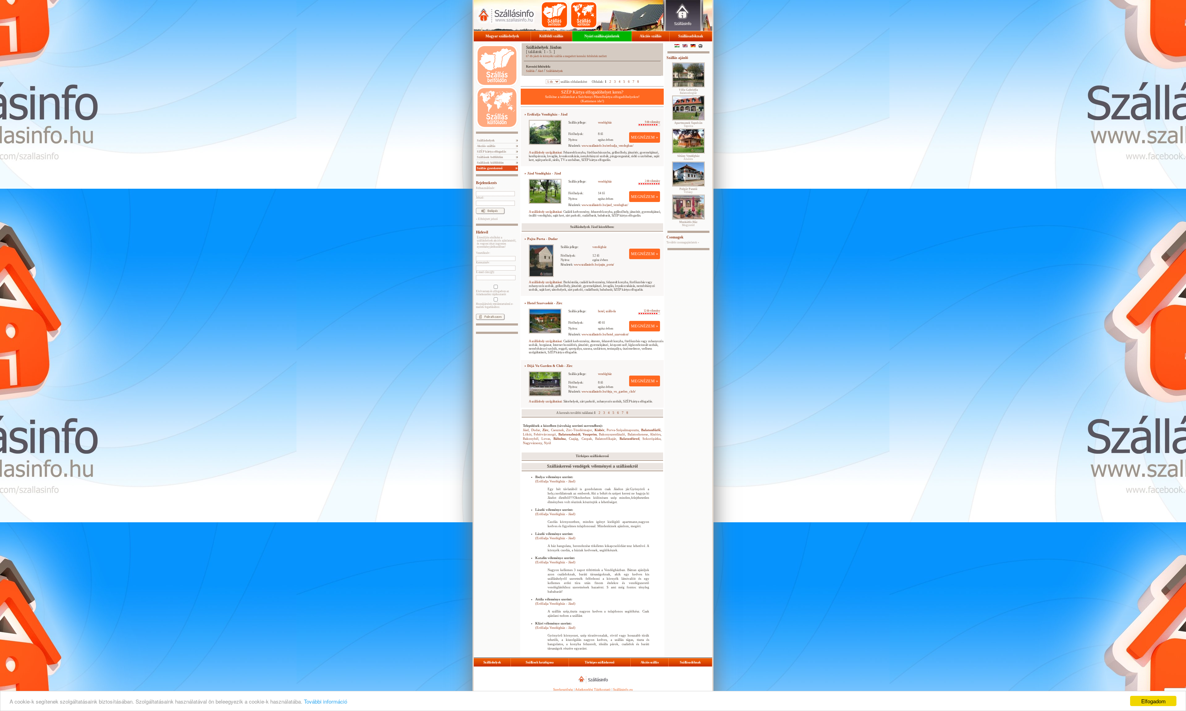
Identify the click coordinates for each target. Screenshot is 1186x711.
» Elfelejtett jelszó (487, 219)
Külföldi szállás (551, 36)
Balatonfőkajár (605, 438)
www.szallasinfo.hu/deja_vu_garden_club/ (609, 391)
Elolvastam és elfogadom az (492, 293)
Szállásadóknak (690, 36)
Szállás (530, 71)
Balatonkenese (638, 434)
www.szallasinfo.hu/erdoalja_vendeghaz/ (607, 145)
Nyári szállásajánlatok (602, 36)
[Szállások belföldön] (554, 14)
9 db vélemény (652, 122)
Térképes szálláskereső (599, 662)
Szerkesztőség (563, 689)
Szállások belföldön (489, 157)
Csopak (587, 438)
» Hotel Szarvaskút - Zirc (543, 303)
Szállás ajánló (677, 58)
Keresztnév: (483, 262)
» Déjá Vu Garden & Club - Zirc (548, 366)
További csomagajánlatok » (683, 242)
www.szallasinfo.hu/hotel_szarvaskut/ (605, 334)
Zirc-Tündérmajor (579, 430)
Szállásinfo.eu (623, 689)
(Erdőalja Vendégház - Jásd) (555, 481)
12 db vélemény (652, 310)
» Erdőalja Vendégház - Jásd (545, 114)
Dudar (535, 430)
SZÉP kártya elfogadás (491, 151)
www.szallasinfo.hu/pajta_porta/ (594, 264)
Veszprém (589, 434)
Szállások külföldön (490, 162)
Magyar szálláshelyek (502, 36)
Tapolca (688, 124)
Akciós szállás (651, 36)
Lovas (545, 438)
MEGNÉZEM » (644, 137)
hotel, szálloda (607, 311)
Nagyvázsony (532, 443)
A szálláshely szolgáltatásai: (545, 152)
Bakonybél (530, 438)
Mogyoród (688, 224)
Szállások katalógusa (539, 662)
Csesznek (557, 430)
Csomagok (675, 237)
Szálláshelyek (485, 140)
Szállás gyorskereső (489, 168)
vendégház (605, 122)
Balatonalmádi (569, 434)
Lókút (527, 434)
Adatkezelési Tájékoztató (593, 689)
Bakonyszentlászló (612, 434)
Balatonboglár (688, 91)
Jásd (540, 71)
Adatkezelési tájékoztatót (491, 294)
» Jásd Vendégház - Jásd (542, 173)
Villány (688, 190)
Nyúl (547, 443)
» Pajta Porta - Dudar (541, 239)
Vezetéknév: (483, 253)
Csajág (573, 438)
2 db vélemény (652, 181)
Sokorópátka (651, 438)
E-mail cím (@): (485, 272)
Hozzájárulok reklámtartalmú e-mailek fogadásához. (494, 305)
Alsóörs (655, 434)
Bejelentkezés (486, 183)
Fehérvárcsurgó (545, 434)
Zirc (545, 430)
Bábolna (559, 438)
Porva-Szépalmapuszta (623, 430)
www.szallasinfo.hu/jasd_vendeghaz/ (605, 205)
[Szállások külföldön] (583, 14)
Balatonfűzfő (651, 430)
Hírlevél (482, 232)
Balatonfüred (629, 438)
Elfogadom (1153, 701)
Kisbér (599, 430)
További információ (325, 701)
